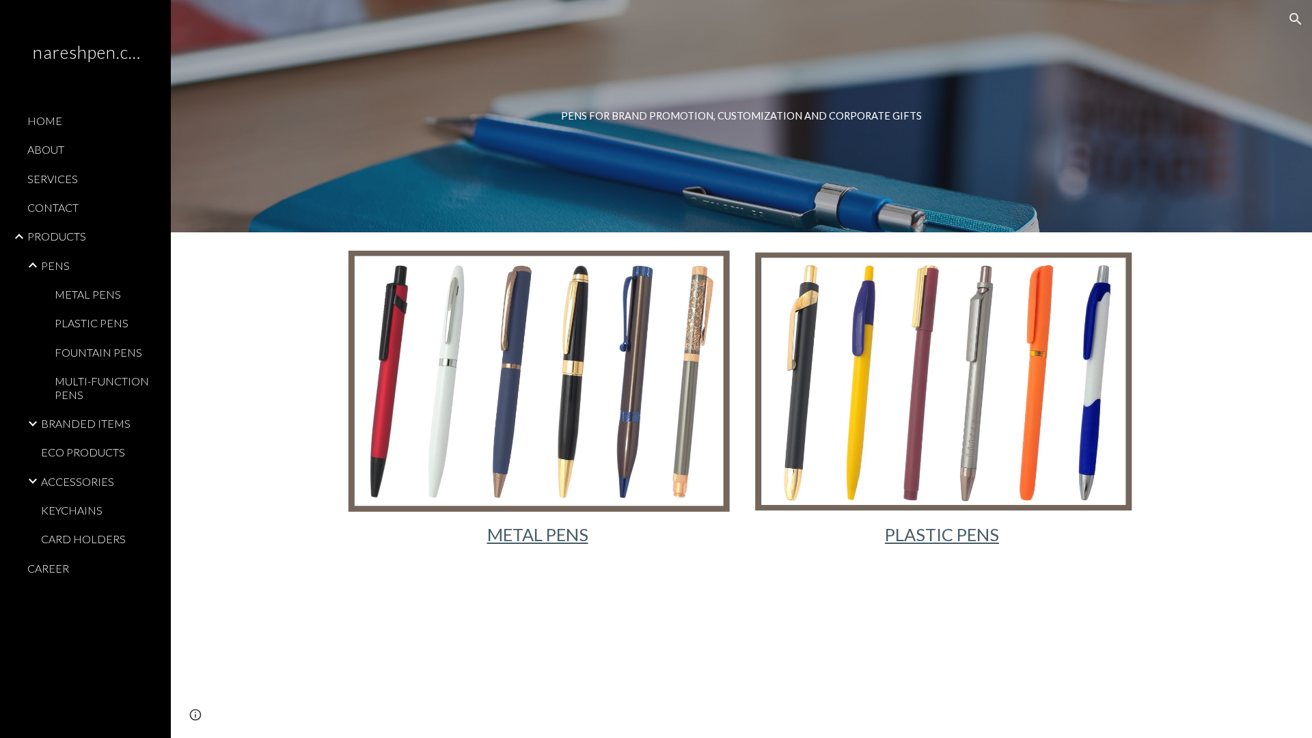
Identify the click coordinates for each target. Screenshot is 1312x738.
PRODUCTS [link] (56, 236)
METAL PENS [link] (88, 294)
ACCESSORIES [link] (77, 481)
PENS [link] (55, 265)
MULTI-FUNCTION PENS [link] (102, 387)
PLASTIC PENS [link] (91, 322)
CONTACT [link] (53, 207)
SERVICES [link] (52, 178)
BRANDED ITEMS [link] (86, 423)
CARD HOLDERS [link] (83, 538)
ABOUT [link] (45, 149)
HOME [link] (44, 120)
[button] (1295, 19)
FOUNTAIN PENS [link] (98, 352)
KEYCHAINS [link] (71, 510)
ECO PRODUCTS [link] (83, 452)
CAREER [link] (48, 568)
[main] (741, 116)
